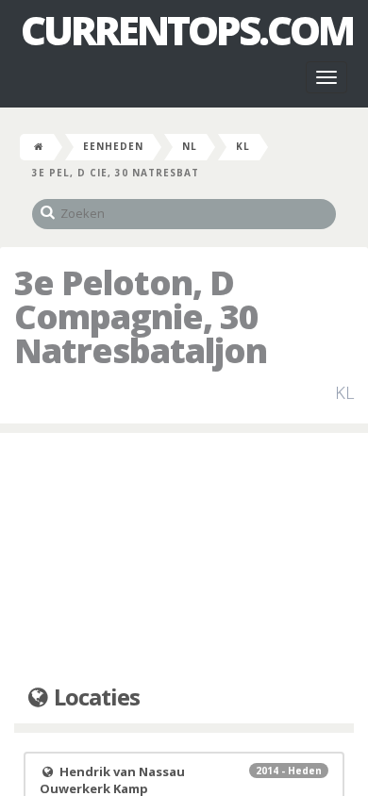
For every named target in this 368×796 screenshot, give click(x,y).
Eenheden (113, 146)
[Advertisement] (184, 559)
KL (243, 146)
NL (189, 146)
